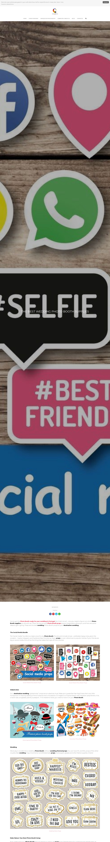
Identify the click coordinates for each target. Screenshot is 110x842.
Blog (73, 18)
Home (24, 18)
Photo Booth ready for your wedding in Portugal (37, 621)
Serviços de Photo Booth (47, 18)
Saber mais (59, 2)
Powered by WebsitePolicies (7, 4)
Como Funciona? (33, 18)
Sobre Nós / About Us (64, 18)
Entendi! (106, 2)
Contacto (80, 18)
